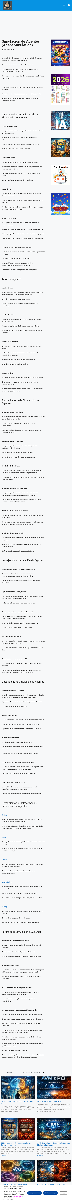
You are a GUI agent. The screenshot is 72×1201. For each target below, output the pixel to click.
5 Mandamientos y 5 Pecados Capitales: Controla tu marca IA (16, 1144)
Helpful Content (17, 1196)
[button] (63, 5)
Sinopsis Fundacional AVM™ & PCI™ (50, 1101)
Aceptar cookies (34, 1193)
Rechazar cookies (50, 1193)
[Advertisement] (36, 24)
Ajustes (63, 1193)
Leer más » (4, 1114)
